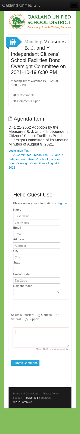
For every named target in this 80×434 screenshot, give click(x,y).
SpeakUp (46, 397)
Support (17, 397)
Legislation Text (19, 150)
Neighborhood (22, 285)
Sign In (62, 203)
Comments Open (28, 101)
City (15, 251)
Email (17, 227)
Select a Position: (23, 314)
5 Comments (25, 95)
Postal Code (21, 274)
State (16, 262)
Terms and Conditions (25, 393)
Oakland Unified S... (21, 5)
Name (17, 209)
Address (18, 239)
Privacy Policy (50, 393)
